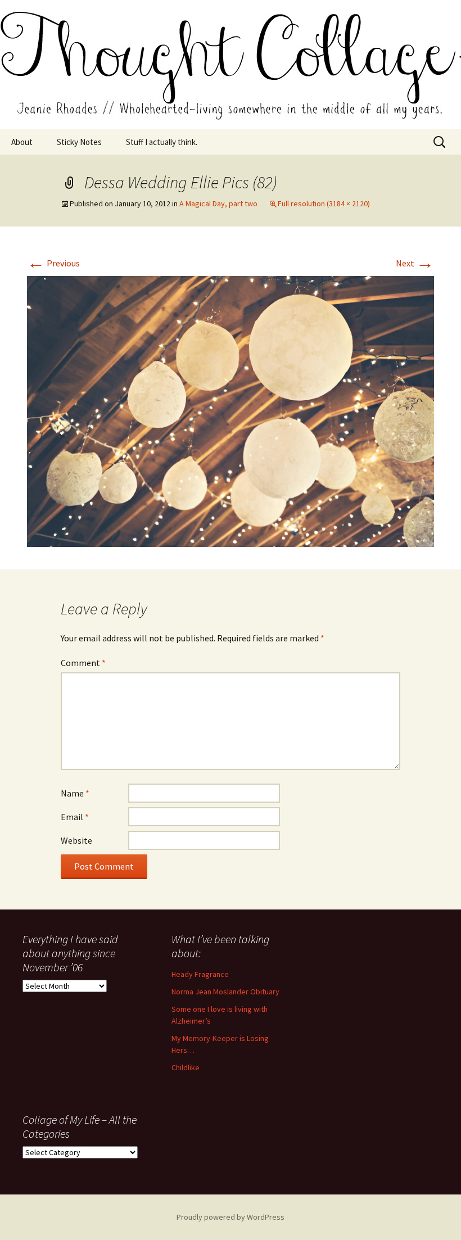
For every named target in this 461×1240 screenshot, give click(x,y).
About (22, 142)
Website (76, 840)
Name (75, 793)
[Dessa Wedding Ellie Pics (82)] (230, 410)
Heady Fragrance (200, 974)
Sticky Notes (79, 142)
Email (75, 816)
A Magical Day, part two (218, 203)
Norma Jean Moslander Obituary (225, 991)
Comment (83, 662)
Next (415, 263)
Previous (53, 263)
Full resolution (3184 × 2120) (324, 203)
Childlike (185, 1067)
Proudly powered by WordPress (230, 1217)
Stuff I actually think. (161, 142)
